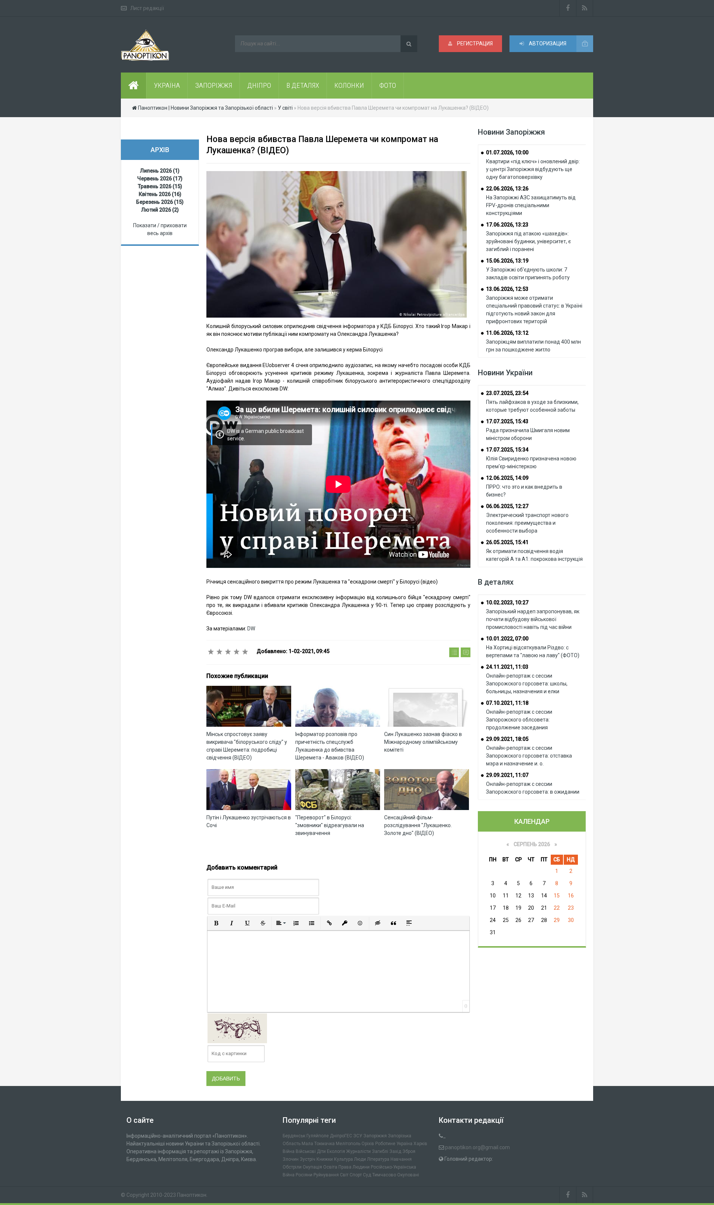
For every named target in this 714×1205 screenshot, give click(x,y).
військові (306, 1151)
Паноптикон (191, 1195)
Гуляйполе (317, 1135)
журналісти (358, 1151)
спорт (356, 1174)
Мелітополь (348, 1143)
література (378, 1159)
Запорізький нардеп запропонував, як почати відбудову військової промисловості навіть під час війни (532, 619)
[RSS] (584, 8)
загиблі (380, 1151)
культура (343, 1159)
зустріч (307, 1159)
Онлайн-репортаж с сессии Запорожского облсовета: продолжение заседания (519, 719)
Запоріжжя (375, 1135)
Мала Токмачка (318, 1143)
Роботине (385, 1143)
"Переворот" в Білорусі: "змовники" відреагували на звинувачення (329, 825)
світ (344, 1174)
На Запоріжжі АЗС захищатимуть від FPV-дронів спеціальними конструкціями (531, 205)
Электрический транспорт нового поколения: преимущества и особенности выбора (527, 523)
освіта (330, 1167)
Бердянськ (294, 1135)
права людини (354, 1167)
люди (360, 1159)
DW (251, 629)
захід (395, 1151)
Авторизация (547, 43)
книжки (324, 1159)
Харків (420, 1143)
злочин (291, 1159)
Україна (404, 1143)
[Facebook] (567, 8)
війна (289, 1151)
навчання (401, 1159)
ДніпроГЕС (341, 1135)
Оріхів (367, 1143)
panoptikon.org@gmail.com (477, 1147)
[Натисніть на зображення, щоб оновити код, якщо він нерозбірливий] (237, 1028)
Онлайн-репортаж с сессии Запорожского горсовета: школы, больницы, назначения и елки (526, 683)
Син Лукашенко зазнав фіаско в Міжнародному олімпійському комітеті (423, 742)
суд (367, 1174)
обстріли (292, 1167)
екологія (336, 1151)
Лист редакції (147, 8)
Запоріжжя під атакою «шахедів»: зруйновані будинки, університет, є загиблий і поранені (528, 241)
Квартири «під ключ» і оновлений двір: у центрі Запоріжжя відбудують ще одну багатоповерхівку (533, 169)
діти (321, 1151)
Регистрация (474, 43)
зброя (408, 1151)
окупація (312, 1167)
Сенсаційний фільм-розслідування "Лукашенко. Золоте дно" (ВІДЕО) (418, 825)
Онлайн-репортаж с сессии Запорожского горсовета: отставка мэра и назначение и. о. (529, 756)
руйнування (326, 1174)
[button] (216, 923)
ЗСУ (357, 1135)
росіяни (304, 1174)
